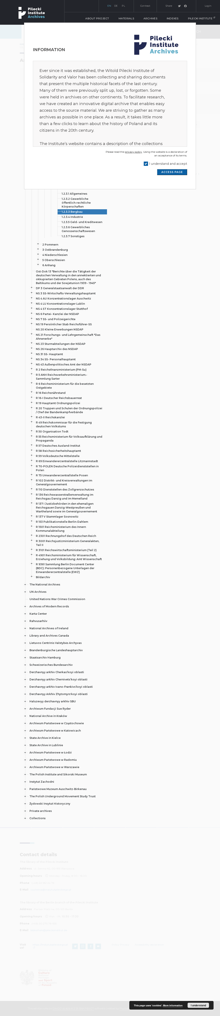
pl (123, 5)
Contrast (145, 5)
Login (208, 5)
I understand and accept (168, 164)
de (116, 5)
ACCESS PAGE (172, 172)
